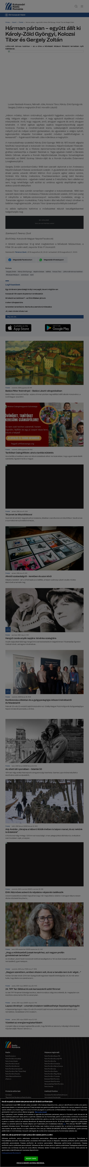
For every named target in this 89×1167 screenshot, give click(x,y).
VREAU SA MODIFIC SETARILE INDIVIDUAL (30, 1163)
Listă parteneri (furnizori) (11, 1153)
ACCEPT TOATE (31, 1158)
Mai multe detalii (41, 1112)
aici (64, 1124)
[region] (44, 1132)
